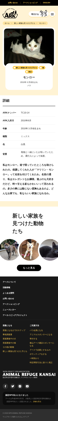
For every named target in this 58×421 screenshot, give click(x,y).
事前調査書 (7, 334)
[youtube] (27, 386)
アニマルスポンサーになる (41, 334)
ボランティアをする (38, 354)
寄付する (33, 339)
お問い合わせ (8, 298)
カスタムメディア (22, 417)
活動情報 (6, 287)
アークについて (9, 282)
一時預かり (34, 358)
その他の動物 (8, 347)
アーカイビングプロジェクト (15, 315)
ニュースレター (9, 310)
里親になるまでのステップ (14, 330)
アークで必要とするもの (40, 350)
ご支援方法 (34, 325)
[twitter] (12, 386)
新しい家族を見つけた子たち (15, 351)
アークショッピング (11, 304)
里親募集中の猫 (9, 343)
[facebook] (5, 386)
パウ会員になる (36, 330)
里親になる (7, 325)
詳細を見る (37, 401)
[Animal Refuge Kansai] (10, 13)
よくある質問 (8, 293)
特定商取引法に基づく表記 (41, 362)
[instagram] (20, 386)
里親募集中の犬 (9, 339)
